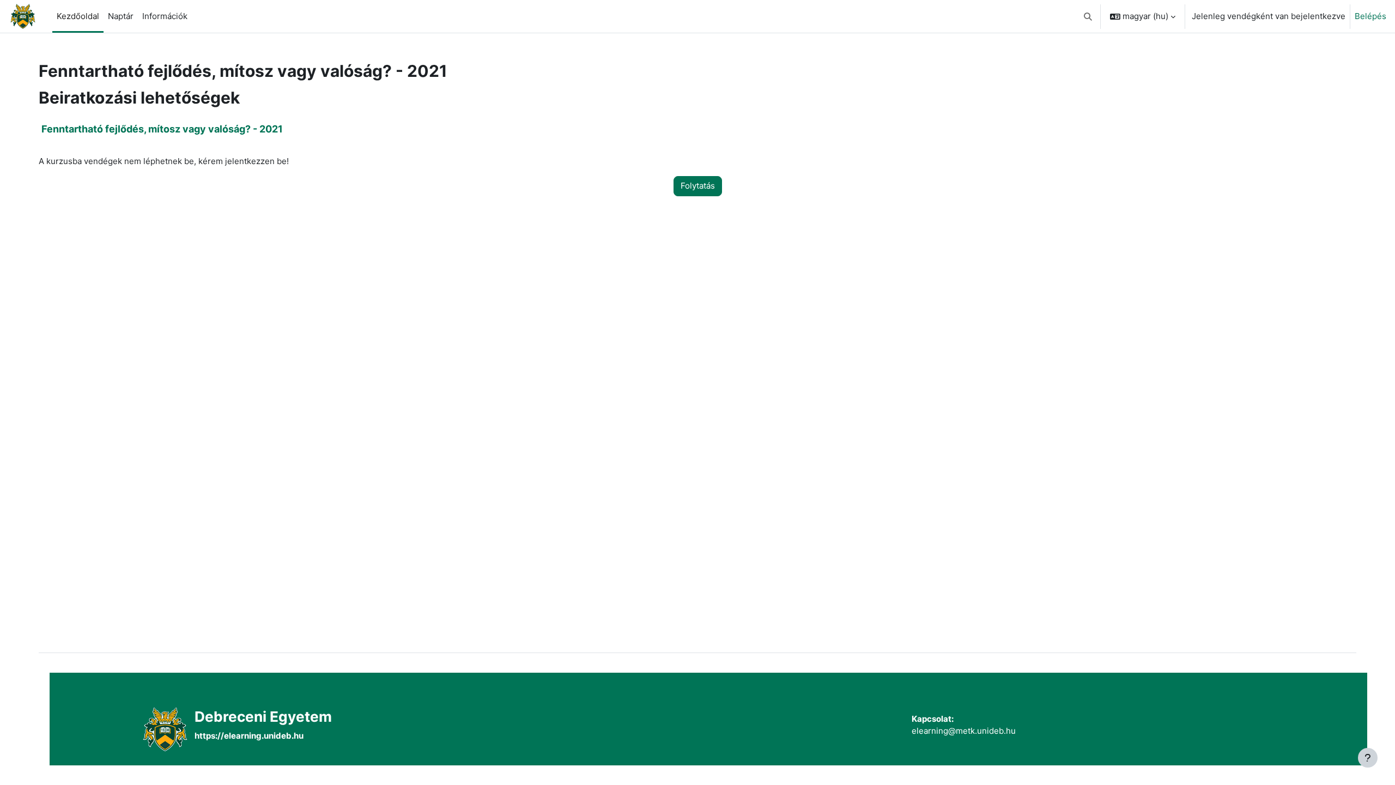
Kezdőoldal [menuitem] (78, 16)
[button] (1088, 16)
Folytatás (698, 185)
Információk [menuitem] (164, 16)
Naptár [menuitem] (121, 16)
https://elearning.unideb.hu (249, 735)
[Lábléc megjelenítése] (1368, 758)
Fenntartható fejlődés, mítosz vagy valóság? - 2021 (162, 129)
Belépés (1370, 16)
